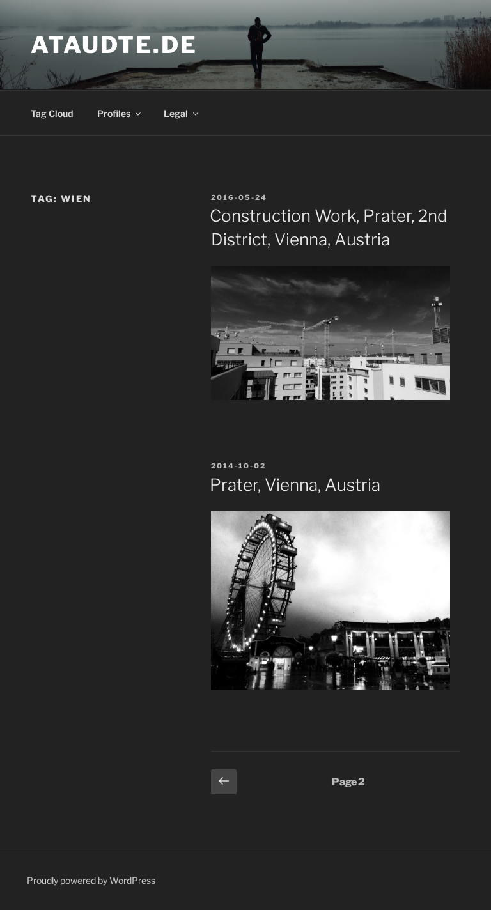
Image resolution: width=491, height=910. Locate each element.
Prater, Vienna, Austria (295, 485)
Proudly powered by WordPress (91, 880)
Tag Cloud (52, 113)
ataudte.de (114, 45)
